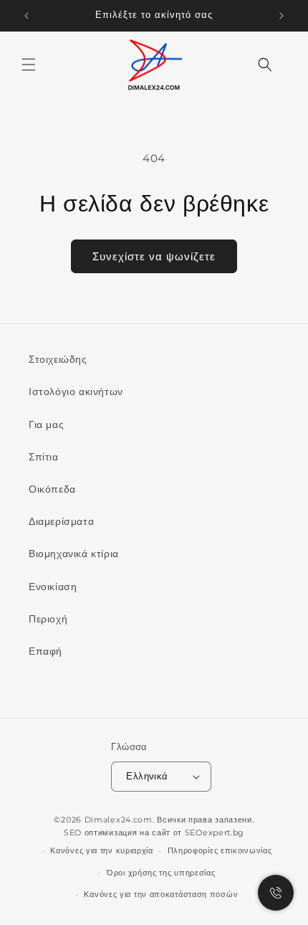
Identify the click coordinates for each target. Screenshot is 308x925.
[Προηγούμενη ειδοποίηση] (26, 16)
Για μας (46, 424)
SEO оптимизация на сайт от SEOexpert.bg (154, 832)
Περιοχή (48, 618)
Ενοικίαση (53, 586)
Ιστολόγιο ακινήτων (76, 391)
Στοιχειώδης (58, 359)
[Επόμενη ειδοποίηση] (281, 16)
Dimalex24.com (119, 820)
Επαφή (45, 651)
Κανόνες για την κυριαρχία (101, 850)
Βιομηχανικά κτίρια (74, 553)
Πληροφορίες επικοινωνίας (220, 850)
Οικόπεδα (52, 489)
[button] (28, 64)
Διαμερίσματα (61, 521)
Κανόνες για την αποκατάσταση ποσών (161, 894)
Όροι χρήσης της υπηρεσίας (161, 873)
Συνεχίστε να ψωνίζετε (154, 256)
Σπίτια (44, 456)
